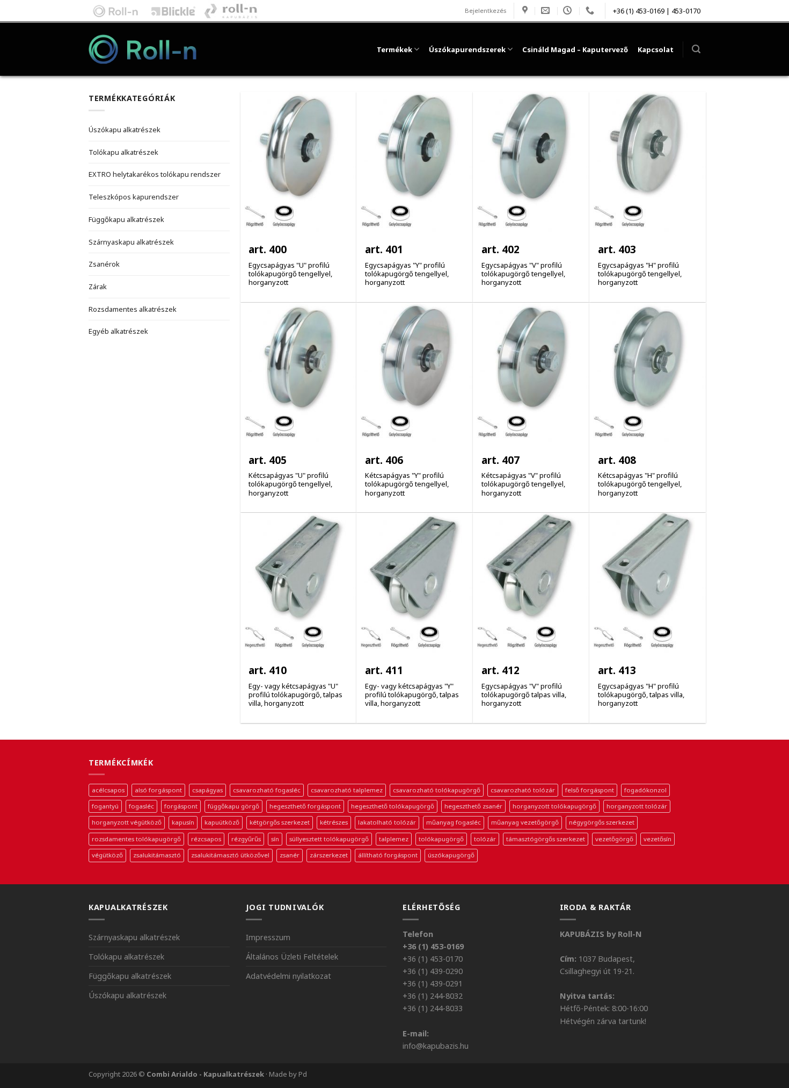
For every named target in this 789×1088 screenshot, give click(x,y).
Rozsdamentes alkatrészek (133, 309)
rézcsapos (206, 839)
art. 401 (384, 249)
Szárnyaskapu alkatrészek (131, 242)
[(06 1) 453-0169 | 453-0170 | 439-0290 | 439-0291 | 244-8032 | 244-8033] (591, 10)
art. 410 (268, 670)
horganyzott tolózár (637, 806)
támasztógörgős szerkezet (545, 839)
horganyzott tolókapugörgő (554, 806)
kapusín (183, 822)
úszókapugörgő (451, 855)
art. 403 (617, 249)
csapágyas (207, 790)
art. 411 (384, 670)
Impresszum (268, 937)
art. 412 (500, 670)
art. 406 (384, 460)
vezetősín (657, 839)
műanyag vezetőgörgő (525, 822)
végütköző (107, 855)
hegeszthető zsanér (473, 806)
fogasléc (141, 806)
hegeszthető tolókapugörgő (392, 806)
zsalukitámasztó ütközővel (230, 855)
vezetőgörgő (614, 839)
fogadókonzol (645, 790)
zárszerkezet (329, 855)
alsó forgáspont (158, 790)
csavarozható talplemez (347, 790)
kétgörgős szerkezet (280, 822)
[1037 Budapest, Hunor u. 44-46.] (526, 10)
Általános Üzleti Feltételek (292, 956)
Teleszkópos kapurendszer (134, 197)
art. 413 (617, 670)
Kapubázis (231, 11)
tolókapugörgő (441, 839)
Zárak (98, 286)
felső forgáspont (589, 790)
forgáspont (181, 806)
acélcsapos (108, 790)
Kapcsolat (656, 49)
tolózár (485, 839)
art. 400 (268, 249)
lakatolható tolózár (387, 822)
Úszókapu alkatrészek (124, 129)
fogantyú (105, 806)
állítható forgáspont (388, 855)
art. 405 (268, 460)
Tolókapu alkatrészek (123, 152)
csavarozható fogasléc (267, 790)
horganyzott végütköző (127, 822)
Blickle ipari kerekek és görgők (170, 11)
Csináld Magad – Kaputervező (575, 49)
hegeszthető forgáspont (305, 806)
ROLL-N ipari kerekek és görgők (113, 11)
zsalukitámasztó (157, 855)
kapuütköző (221, 822)
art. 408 (617, 460)
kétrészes (334, 822)
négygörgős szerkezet (601, 822)
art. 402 (500, 249)
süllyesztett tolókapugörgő (329, 839)
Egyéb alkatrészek (118, 331)
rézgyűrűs (246, 839)
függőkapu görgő (233, 806)
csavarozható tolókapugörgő (436, 790)
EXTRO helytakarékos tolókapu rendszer (155, 174)
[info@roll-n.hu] (546, 10)
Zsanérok (104, 264)
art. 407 (500, 460)
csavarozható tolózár (523, 790)
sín (275, 839)
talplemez (393, 839)
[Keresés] (696, 49)
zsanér (289, 855)
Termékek (394, 49)
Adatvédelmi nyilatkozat (288, 976)
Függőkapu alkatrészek (126, 219)
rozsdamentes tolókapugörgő (136, 839)
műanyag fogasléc (453, 822)
